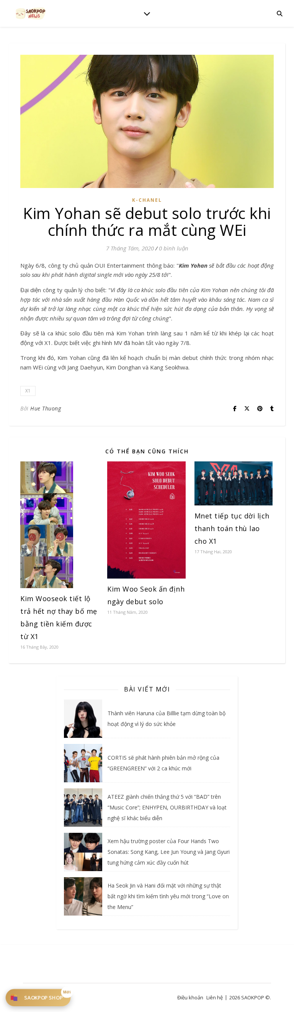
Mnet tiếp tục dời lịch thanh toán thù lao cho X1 (232, 528)
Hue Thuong (45, 408)
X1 (28, 390)
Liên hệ (214, 997)
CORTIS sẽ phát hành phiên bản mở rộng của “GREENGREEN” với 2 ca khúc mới (163, 763)
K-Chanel (147, 200)
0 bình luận (173, 248)
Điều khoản (190, 997)
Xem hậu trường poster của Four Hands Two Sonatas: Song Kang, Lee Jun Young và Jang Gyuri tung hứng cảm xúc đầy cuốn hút (169, 851)
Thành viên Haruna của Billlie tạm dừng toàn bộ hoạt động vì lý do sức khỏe (166, 719)
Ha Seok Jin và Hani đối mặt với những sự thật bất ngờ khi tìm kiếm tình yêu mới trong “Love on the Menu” (168, 896)
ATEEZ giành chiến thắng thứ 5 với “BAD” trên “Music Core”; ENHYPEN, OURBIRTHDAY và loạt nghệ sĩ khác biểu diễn (167, 807)
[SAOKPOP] (30, 13)
